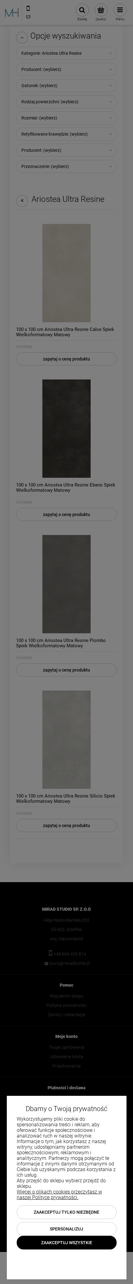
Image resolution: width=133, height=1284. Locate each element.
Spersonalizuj (66, 1228)
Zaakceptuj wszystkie (66, 1242)
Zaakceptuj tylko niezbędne (66, 1212)
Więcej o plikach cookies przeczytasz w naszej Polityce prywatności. (59, 1194)
